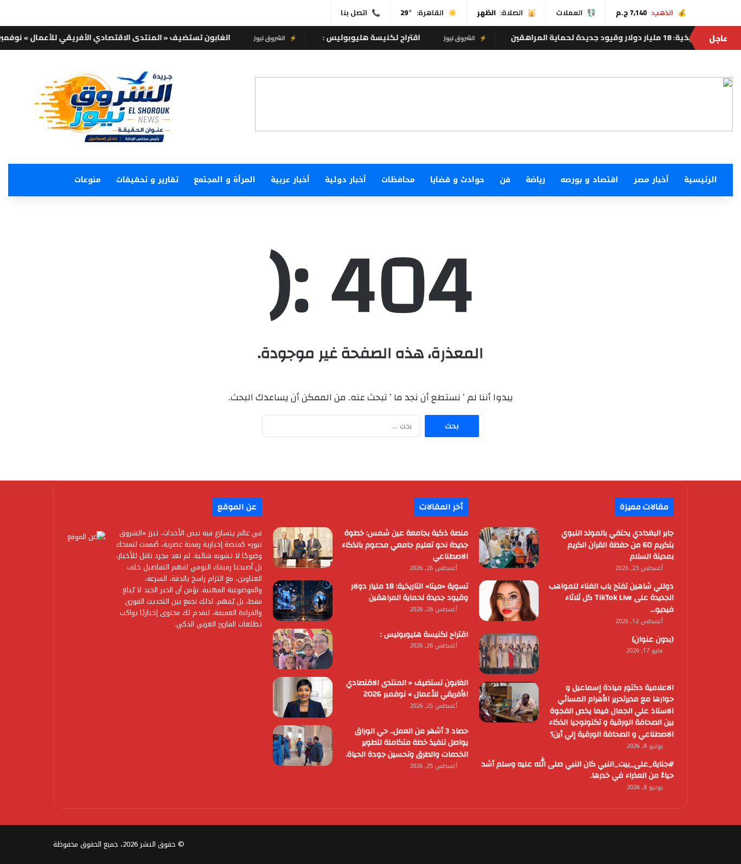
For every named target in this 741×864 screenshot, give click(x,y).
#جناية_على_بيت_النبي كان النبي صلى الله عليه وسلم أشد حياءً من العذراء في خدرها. (578, 770)
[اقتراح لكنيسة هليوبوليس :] (303, 649)
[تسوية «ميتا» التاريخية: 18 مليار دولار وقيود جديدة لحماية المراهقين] (303, 600)
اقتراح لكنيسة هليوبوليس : (390, 37)
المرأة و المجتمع (224, 179)
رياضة (535, 179)
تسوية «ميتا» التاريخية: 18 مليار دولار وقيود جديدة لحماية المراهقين (409, 592)
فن (505, 179)
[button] (271, 104)
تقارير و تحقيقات (147, 179)
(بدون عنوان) (653, 639)
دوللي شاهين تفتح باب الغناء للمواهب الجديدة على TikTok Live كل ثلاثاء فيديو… (611, 598)
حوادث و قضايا (457, 179)
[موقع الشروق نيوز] (116, 107)
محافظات (398, 179)
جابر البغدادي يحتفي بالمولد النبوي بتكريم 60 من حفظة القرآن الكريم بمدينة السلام (617, 545)
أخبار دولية (345, 179)
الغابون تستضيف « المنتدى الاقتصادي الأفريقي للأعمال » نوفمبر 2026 (407, 689)
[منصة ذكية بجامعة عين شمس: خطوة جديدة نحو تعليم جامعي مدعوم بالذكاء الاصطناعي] (303, 547)
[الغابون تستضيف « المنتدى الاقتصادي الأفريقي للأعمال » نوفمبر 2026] (303, 697)
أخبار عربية (290, 179)
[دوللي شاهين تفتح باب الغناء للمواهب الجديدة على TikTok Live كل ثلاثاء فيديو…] (509, 600)
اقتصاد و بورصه (589, 179)
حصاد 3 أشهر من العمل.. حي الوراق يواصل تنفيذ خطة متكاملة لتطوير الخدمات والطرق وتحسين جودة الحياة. (407, 742)
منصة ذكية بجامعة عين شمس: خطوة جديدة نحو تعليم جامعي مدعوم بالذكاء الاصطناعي (405, 545)
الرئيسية (700, 179)
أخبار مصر (651, 179)
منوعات (87, 179)
